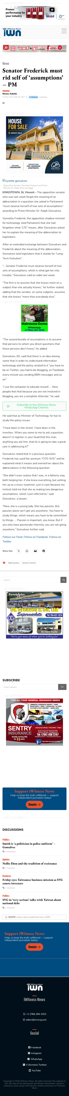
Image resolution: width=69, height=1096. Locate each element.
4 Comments (10, 851)
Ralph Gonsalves (13, 563)
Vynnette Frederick (29, 563)
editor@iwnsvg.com (36, 1019)
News (6, 63)
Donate (32, 804)
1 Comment (10, 868)
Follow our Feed (12, 537)
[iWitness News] (35, 987)
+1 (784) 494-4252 (36, 1014)
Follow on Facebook (36, 537)
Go (62, 686)
